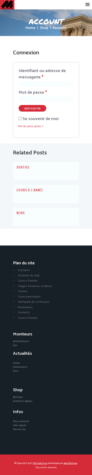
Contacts (24, 312)
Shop (44, 28)
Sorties (23, 167)
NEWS (21, 212)
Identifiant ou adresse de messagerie (42, 74)
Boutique (18, 397)
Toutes (16, 363)
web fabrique (70, 463)
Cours (16, 371)
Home (30, 28)
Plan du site (19, 429)
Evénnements (20, 367)
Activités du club (29, 275)
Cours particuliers (29, 296)
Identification (32, 108)
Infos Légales (20, 425)
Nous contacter (21, 421)
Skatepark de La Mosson (33, 302)
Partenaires (25, 307)
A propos (24, 270)
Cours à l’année (30, 189)
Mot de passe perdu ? (30, 126)
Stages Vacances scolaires (35, 286)
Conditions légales (22, 401)
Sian (15, 345)
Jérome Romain (21, 341)
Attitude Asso (40, 463)
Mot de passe (33, 92)
